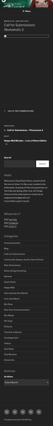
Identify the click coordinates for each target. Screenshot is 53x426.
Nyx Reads (9, 315)
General (8, 276)
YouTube (13, 219)
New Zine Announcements (17, 310)
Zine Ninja (9, 349)
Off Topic (8, 321)
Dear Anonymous (12, 265)
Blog (6, 248)
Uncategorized (11, 338)
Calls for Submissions (21, 111)
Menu (28, 11)
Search (7, 157)
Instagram (13, 223)
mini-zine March (12, 299)
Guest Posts (10, 282)
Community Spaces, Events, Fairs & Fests (23, 259)
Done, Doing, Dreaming (15, 271)
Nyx (27, 21)
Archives (8, 376)
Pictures (8, 326)
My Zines (8, 304)
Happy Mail (9, 287)
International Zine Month (16, 293)
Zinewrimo (9, 360)
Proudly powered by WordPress (17, 419)
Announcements (12, 243)
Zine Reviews (10, 354)
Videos (7, 343)
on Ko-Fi (13, 226)
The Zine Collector (13, 332)
